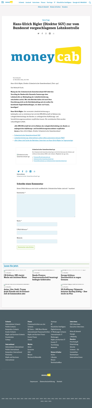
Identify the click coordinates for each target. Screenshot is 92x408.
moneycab (18, 78)
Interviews (35, 2)
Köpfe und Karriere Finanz (36, 334)
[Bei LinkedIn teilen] (49, 33)
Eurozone (31, 350)
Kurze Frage (46, 20)
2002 (46, 401)
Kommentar (21, 193)
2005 (84, 398)
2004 (88, 398)
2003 (42, 401)
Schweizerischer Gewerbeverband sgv (44, 159)
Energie (72, 334)
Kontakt (59, 381)
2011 (60, 398)
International (9, 344)
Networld (54, 347)
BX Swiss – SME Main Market (37, 329)
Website (19, 238)
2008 (72, 398)
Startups (49, 2)
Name (19, 221)
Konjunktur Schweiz (12, 329)
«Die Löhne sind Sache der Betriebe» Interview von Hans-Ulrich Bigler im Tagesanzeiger (43, 140)
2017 (37, 398)
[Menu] (2, 2)
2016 (41, 398)
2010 (64, 398)
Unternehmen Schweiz (12, 324)
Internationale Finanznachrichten (39, 332)
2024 (10, 398)
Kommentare (74, 355)
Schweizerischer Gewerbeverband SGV (27, 135)
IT (54, 2)
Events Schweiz (10, 332)
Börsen (30, 355)
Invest (30, 340)
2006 (80, 398)
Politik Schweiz (10, 327)
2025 (6, 398)
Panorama (8, 355)
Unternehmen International (14, 347)
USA (29, 352)
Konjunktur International (13, 352)
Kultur (53, 355)
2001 (50, 401)
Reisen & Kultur (55, 7)
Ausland (28, 2)
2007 (76, 398)
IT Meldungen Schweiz (58, 332)
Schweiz (21, 2)
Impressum (34, 381)
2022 (18, 398)
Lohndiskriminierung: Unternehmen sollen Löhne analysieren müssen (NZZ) (39, 138)
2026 (3, 398)
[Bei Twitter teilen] (38, 33)
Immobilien (74, 352)
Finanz (43, 2)
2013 (52, 398)
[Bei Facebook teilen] (42, 33)
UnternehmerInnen (76, 357)
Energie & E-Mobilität (80, 2)
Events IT (54, 342)
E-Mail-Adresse (22, 229)
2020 (25, 398)
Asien (29, 347)
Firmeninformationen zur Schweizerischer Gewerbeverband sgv (50, 161)
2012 (56, 398)
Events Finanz (32, 337)
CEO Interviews (75, 324)
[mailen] (53, 33)
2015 (45, 398)
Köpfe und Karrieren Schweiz (15, 334)
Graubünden (9, 337)
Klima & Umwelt (43, 7)
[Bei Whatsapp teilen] (46, 33)
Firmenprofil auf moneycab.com (42, 157)
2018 (33, 398)
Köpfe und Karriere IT (58, 340)
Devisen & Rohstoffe (34, 357)
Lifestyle (54, 357)
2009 (68, 398)
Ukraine (72, 347)
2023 (14, 398)
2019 (29, 398)
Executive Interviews (77, 327)
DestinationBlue (56, 362)
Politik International (12, 350)
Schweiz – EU (74, 350)
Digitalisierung (56, 329)
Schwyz (8, 340)
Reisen (53, 360)
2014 (49, 398)
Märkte (30, 344)
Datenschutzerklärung (47, 381)
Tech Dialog (55, 345)
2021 (22, 398)
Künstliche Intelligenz (64, 2)
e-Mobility (73, 337)
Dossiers (65, 7)
